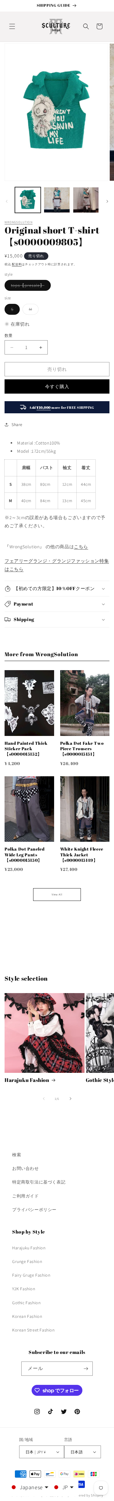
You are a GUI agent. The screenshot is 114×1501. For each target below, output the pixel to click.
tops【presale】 (30, 286)
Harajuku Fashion (27, 1080)
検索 (16, 1154)
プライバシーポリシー (34, 1209)
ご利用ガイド (25, 1196)
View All (57, 894)
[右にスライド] (107, 201)
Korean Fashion (27, 1316)
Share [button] (17, 424)
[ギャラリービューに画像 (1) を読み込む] (28, 200)
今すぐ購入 (57, 386)
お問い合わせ (25, 1168)
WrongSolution (19, 222)
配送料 (17, 264)
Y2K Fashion (23, 1288)
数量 (9, 335)
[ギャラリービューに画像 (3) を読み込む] (86, 200)
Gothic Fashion (26, 1302)
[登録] (85, 1369)
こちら (81, 546)
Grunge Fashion (27, 1261)
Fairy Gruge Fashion (31, 1275)
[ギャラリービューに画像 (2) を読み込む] (57, 200)
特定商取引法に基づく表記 (38, 1182)
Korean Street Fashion (33, 1330)
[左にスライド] (6, 201)
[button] (12, 26)
